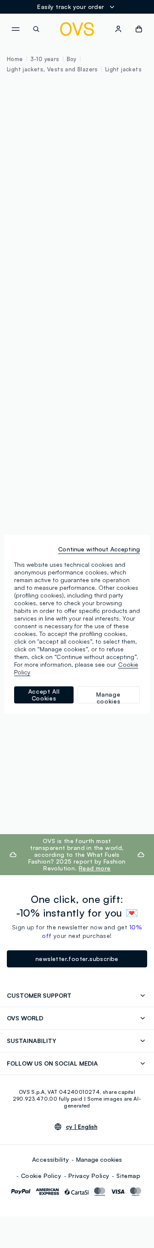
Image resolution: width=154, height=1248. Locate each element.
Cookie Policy (41, 1175)
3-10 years (44, 59)
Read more (95, 868)
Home (15, 59)
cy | (82, 1126)
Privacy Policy (89, 1175)
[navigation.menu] (15, 29)
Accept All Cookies (44, 695)
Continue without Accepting (99, 549)
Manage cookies (99, 1159)
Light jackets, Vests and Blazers (52, 69)
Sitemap (128, 1175)
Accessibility (50, 1159)
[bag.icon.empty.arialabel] (138, 29)
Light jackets (123, 69)
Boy (72, 59)
